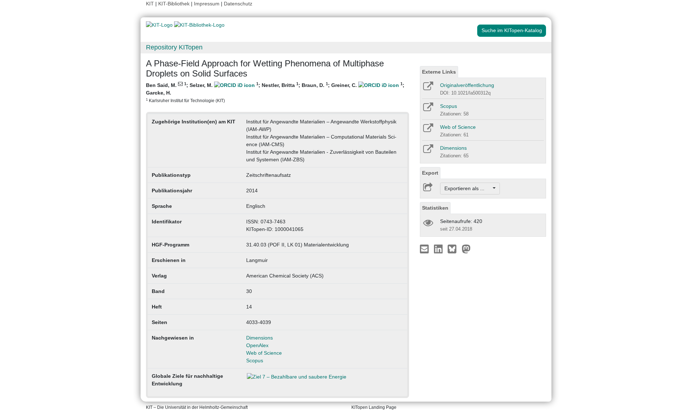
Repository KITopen (174, 47)
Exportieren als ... (468, 188)
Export (430, 173)
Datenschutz (238, 3)
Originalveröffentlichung (467, 85)
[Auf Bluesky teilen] (454, 249)
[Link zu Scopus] (427, 109)
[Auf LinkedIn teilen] (439, 249)
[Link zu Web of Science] (427, 130)
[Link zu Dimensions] (427, 151)
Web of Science (264, 353)
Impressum (206, 3)
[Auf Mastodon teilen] (466, 249)
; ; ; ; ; (275, 92)
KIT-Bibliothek (174, 3)
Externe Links (439, 72)
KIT (150, 3)
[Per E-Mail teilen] (425, 249)
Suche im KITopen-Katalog (512, 30)
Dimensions (259, 338)
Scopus (254, 360)
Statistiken (435, 208)
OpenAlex (257, 345)
